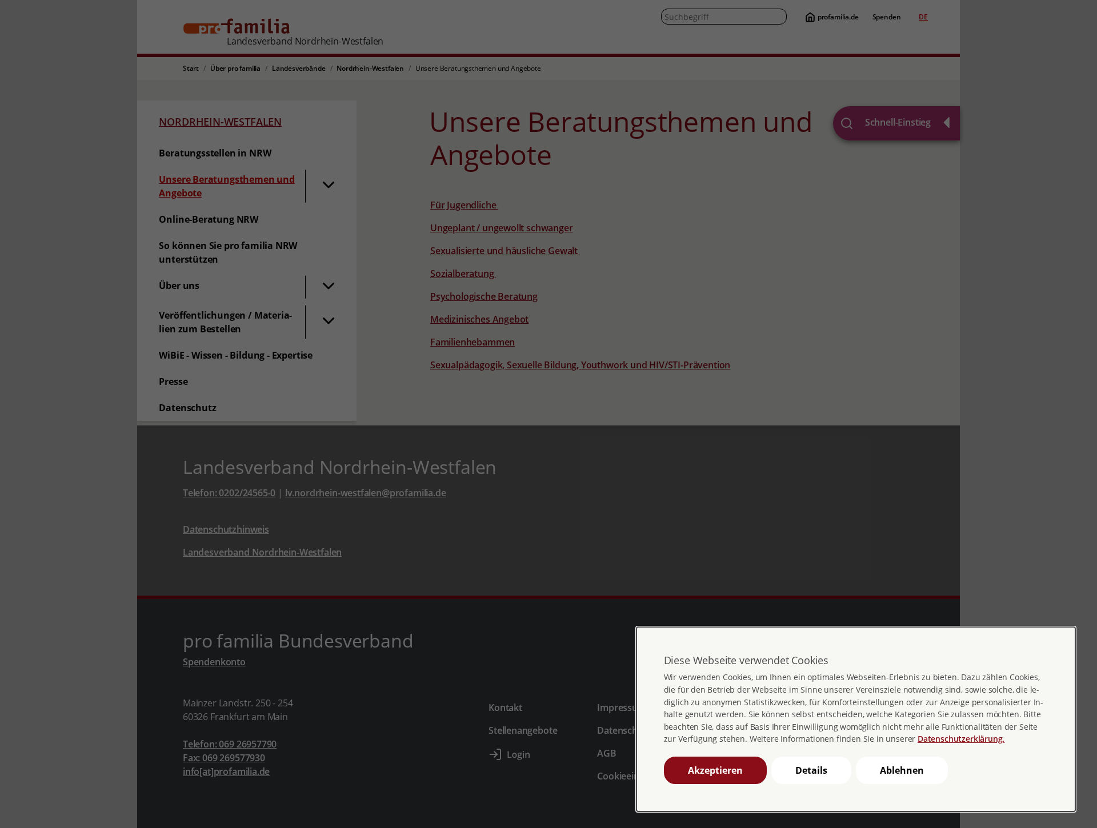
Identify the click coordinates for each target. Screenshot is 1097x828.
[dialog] (855, 719)
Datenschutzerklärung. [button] (961, 738)
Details (811, 770)
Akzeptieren (715, 770)
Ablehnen (902, 770)
